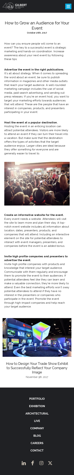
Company (37, 428)
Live (37, 421)
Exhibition (37, 406)
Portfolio (37, 398)
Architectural (37, 413)
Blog (37, 435)
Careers (37, 443)
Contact (37, 450)
